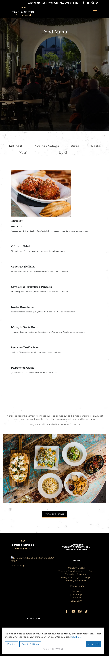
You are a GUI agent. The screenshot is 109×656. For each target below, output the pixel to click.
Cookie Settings (30, 644)
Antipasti (16, 146)
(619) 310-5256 (38, 3)
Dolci (63, 153)
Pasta (95, 146)
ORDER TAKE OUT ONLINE (64, 3)
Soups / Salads (47, 146)
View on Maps (18, 565)
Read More (76, 637)
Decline (11, 644)
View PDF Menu (54, 514)
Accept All (93, 644)
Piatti (22, 153)
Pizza (75, 146)
